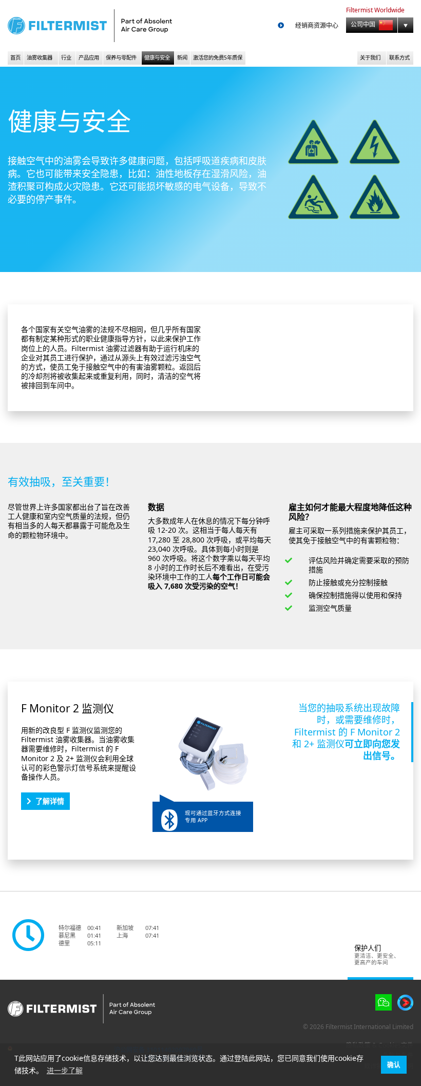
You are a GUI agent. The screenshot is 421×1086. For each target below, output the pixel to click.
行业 (66, 57)
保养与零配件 (121, 57)
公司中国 (364, 25)
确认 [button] (393, 1064)
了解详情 (49, 801)
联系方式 (399, 57)
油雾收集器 (39, 57)
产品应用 (89, 57)
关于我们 (370, 57)
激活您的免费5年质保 (217, 57)
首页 (15, 57)
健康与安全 (157, 57)
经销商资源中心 (316, 26)
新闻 (182, 57)
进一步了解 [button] (65, 1070)
